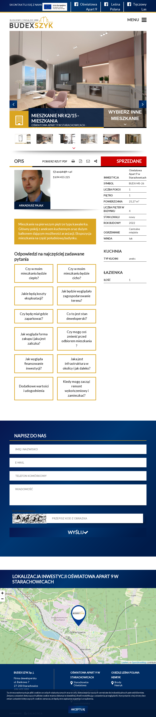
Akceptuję (78, 709)
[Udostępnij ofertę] (95, 161)
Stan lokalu (112, 217)
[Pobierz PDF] (80, 161)
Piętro (108, 195)
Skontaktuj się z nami (26, 4)
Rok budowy (112, 222)
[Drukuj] (73, 161)
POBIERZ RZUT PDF (54, 161)
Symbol (109, 183)
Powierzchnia (113, 201)
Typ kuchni (111, 258)
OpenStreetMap (139, 662)
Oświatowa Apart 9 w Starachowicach (137, 174)
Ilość (107, 279)
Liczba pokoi (112, 189)
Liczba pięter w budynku (114, 209)
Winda (108, 238)
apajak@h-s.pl (64, 171)
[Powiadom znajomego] (88, 161)
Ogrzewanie (112, 232)
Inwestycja (111, 177)
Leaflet (125, 662)
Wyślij (76, 532)
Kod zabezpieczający (23, 510)
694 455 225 (62, 177)
